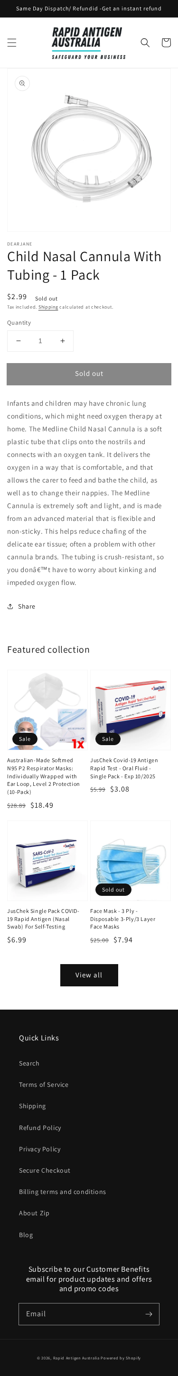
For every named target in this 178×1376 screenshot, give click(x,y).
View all (89, 974)
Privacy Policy (39, 1149)
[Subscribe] (148, 1313)
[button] (11, 42)
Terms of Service (44, 1084)
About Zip (34, 1213)
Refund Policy (40, 1127)
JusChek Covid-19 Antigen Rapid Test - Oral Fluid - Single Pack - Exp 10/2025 (124, 768)
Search (29, 1063)
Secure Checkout (45, 1170)
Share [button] (27, 606)
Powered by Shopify (121, 1357)
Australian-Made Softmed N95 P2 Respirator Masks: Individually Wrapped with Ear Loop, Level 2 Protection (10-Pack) (43, 775)
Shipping (48, 307)
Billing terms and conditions (62, 1191)
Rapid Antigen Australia (76, 1357)
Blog (26, 1234)
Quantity (19, 323)
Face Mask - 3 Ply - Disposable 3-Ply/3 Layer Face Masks (122, 918)
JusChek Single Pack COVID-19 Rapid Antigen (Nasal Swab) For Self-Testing (43, 918)
